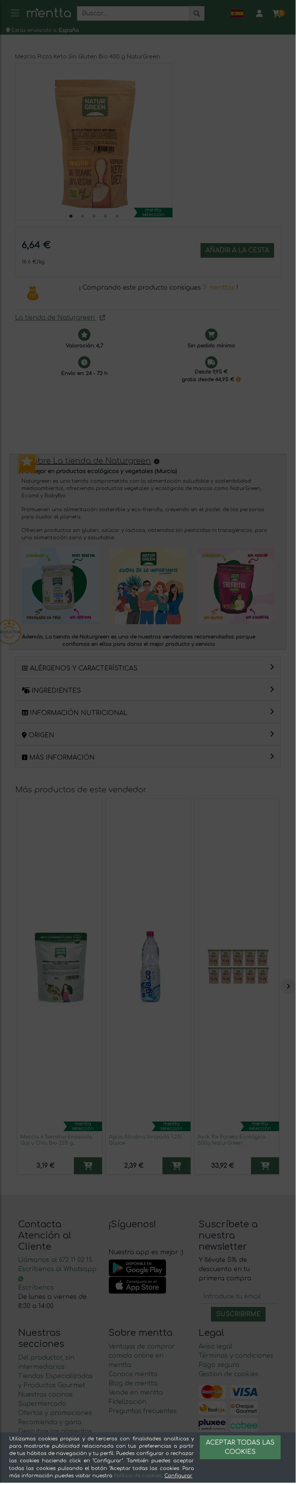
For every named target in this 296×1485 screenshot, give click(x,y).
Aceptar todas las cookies (240, 1447)
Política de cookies (138, 1475)
